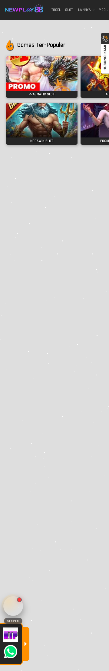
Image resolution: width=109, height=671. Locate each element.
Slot (69, 10)
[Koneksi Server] (13, 606)
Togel (56, 10)
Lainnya (84, 10)
